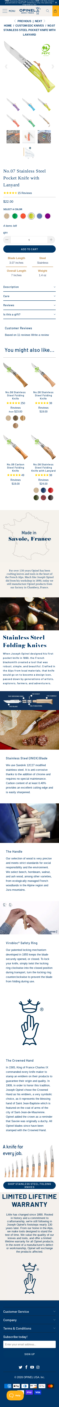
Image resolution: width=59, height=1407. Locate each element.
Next (39, 21)
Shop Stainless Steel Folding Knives (29, 1185)
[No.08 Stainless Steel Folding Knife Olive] (23, 418)
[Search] (49, 10)
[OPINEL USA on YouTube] (32, 1367)
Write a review (40, 335)
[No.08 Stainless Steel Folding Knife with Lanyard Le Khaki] (36, 497)
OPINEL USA (31, 1377)
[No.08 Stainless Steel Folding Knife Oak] (15, 425)
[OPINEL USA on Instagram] (38, 1367)
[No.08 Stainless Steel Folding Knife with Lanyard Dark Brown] (50, 497)
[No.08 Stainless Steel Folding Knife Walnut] (15, 418)
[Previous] (6, 66)
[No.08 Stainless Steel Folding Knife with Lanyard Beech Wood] (36, 490)
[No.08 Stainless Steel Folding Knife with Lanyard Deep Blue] (43, 490)
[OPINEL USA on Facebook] (26, 1367)
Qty (5, 233)
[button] (29, 287)
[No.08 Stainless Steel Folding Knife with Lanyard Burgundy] (43, 497)
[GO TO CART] (55, 10)
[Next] (52, 66)
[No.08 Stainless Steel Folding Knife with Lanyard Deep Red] (50, 490)
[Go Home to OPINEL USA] (29, 10)
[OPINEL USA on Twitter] (20, 1367)
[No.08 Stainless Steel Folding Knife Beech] (8, 418)
